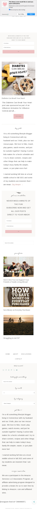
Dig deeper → (17, 184)
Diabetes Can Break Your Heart (13, 98)
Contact (18, 359)
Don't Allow (21, 14)
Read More (18, 116)
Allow (31, 14)
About (15, 354)
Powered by (4, 14)
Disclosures (26, 354)
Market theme (19, 508)
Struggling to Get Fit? (11, 338)
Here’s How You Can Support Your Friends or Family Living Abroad (16, 281)
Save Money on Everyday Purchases (16, 310)
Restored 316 (28, 508)
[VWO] (9, 14)
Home (8, 354)
